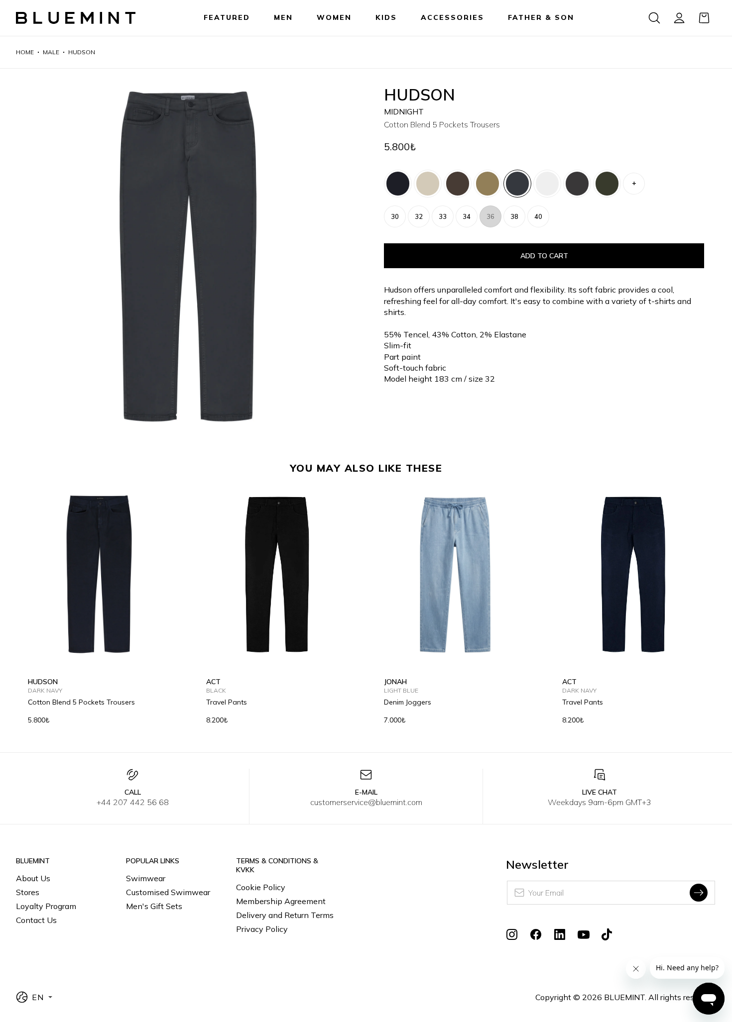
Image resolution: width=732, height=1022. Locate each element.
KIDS (386, 17)
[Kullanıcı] (679, 18)
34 (467, 216)
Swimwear (145, 878)
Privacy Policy (262, 929)
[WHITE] (547, 184)
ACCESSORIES (452, 17)
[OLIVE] (607, 184)
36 (490, 216)
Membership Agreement (281, 901)
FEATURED (227, 17)
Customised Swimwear (168, 892)
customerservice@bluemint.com (366, 802)
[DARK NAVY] (398, 184)
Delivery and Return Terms (285, 915)
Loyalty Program (46, 906)
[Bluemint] (75, 18)
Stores (27, 892)
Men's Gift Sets (154, 906)
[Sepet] (704, 18)
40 (538, 216)
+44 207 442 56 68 (133, 802)
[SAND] (487, 184)
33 (443, 216)
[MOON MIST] (428, 184)
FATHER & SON (541, 17)
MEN (283, 17)
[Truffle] (577, 184)
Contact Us (36, 920)
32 (419, 216)
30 (395, 216)
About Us (33, 878)
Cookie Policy (260, 887)
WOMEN (334, 17)
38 (514, 216)
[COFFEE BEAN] (458, 184)
